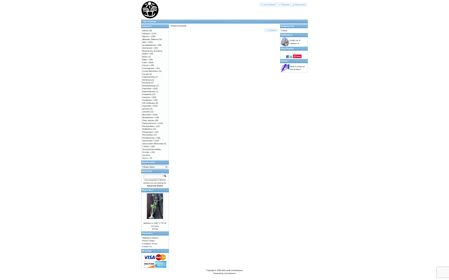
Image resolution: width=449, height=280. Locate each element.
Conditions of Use (149, 244)
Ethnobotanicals (149, 86)
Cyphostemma (148, 77)
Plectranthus (147, 135)
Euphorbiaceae (148, 91)
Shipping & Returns (150, 238)
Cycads (145, 74)
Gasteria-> (146, 97)
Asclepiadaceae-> (150, 45)
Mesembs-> (147, 115)
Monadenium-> (148, 117)
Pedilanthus (147, 129)
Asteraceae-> (148, 48)
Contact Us (147, 246)
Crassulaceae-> (149, 68)
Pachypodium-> (149, 126)
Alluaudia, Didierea (150, 39)
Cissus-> (146, 65)
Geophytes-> (147, 100)
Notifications (287, 35)
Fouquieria (146, 94)
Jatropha (146, 112)
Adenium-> (146, 33)
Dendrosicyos (148, 80)
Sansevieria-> (148, 141)
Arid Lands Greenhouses (232, 270)
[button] (268, 5)
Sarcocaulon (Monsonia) (152, 144)
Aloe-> (145, 42)
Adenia (145, 30)
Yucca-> (145, 158)
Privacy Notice (148, 241)
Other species (148, 120)
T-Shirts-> (146, 146)
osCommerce (230, 273)
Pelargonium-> (148, 132)
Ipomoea (146, 109)
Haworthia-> (147, 106)
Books (145, 57)
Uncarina (146, 155)
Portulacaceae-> (149, 138)
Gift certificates (148, 103)
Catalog (152, 21)
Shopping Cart (287, 26)
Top (145, 21)
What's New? (148, 190)
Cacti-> (145, 62)
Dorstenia (146, 83)
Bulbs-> (145, 59)
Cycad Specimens (150, 71)
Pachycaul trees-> (150, 123)
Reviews (284, 61)
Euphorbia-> (147, 88)
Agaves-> (146, 36)
